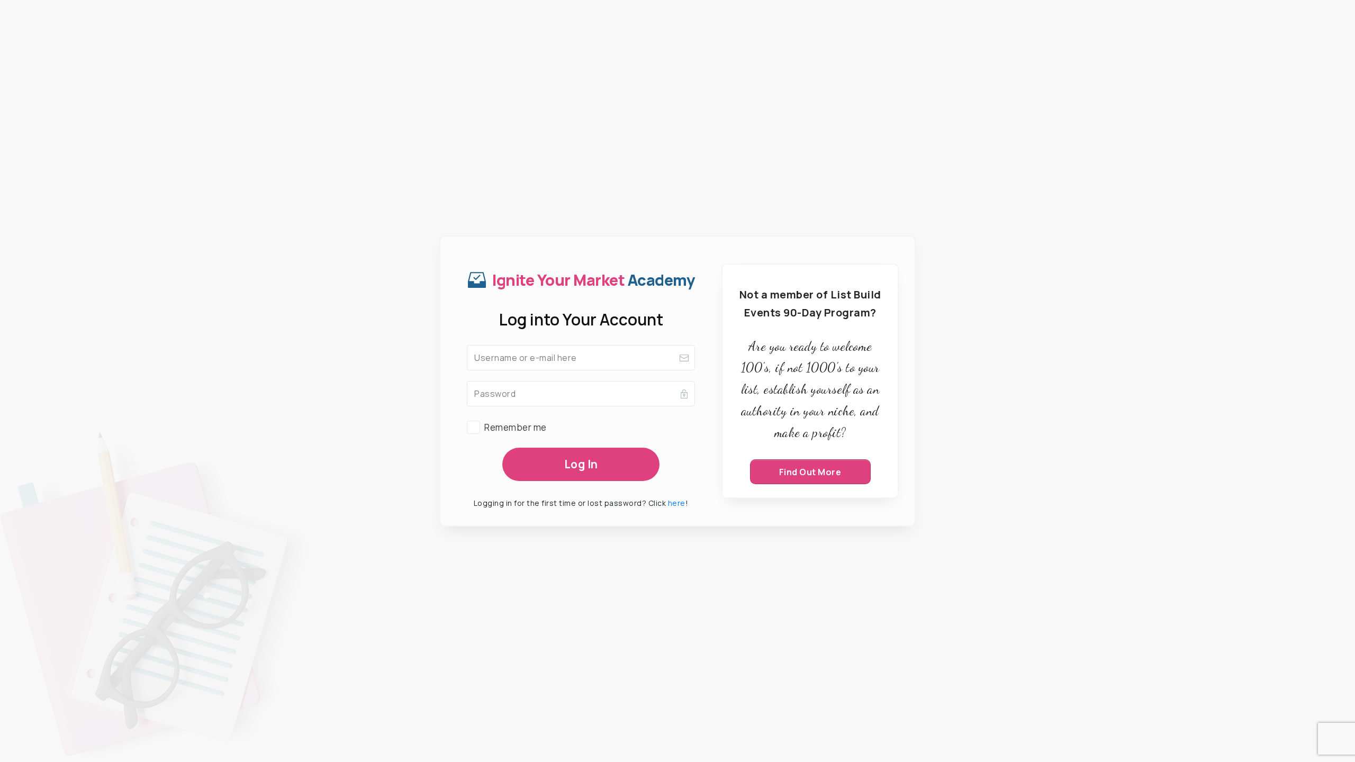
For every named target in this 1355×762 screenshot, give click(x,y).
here (676, 503)
